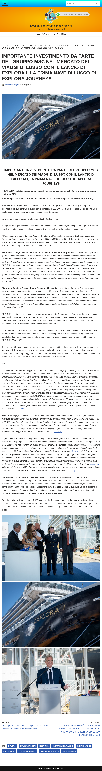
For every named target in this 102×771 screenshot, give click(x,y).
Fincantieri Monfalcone (63, 746)
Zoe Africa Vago (69, 751)
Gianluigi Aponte (84, 746)
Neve (39, 768)
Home (37, 34)
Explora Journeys (28, 746)
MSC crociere (9, 751)
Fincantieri (44, 746)
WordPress (60, 768)
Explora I (12, 746)
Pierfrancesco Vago (27, 751)
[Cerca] (97, 3)
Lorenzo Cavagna (12, 85)
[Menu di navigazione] (5, 3)
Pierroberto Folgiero (49, 751)
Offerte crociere (48, 34)
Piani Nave (62, 34)
